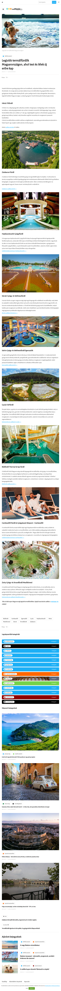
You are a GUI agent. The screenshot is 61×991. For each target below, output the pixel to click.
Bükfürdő (5, 618)
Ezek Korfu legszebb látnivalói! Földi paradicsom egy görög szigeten (18, 757)
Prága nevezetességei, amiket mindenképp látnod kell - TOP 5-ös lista (19, 906)
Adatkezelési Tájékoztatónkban (52, 985)
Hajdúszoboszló (41, 618)
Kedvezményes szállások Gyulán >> (11, 422)
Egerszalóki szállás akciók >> (9, 365)
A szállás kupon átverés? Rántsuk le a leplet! (34, 969)
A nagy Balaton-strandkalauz (30, 945)
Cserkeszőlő (15, 618)
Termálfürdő (23, 621)
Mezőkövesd (6, 621)
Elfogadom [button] (32, 988)
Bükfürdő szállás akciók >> (9, 484)
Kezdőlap (4, 981)
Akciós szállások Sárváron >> (10, 313)
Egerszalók (24, 618)
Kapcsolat (27, 981)
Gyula (31, 618)
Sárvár (15, 621)
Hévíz (50, 618)
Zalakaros (32, 621)
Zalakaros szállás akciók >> (9, 189)
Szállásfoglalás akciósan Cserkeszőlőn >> (13, 537)
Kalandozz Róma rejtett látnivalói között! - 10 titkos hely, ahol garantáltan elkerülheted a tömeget (25, 807)
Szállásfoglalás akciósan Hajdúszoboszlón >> (14, 251)
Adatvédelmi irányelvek (15, 981)
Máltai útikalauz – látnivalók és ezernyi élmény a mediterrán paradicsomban (20, 856)
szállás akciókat (10, 127)
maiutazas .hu (54, 601)
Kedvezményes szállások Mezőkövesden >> (13, 597)
